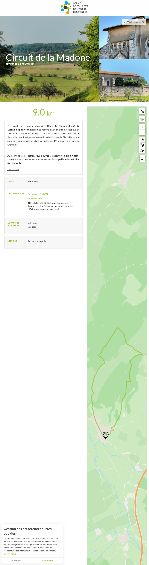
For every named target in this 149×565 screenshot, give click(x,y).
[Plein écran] (142, 111)
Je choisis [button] (16, 560)
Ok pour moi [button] (47, 560)
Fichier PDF (36, 198)
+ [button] (142, 127)
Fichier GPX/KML (39, 193)
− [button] (142, 132)
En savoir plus (10, 553)
